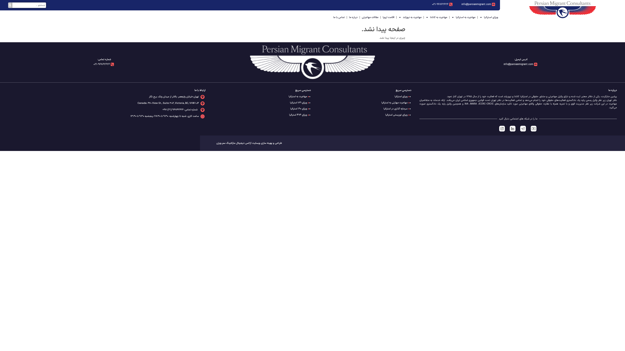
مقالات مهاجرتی (370, 17)
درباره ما (353, 17)
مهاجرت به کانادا (438, 17)
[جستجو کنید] (10, 5)
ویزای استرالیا (491, 17)
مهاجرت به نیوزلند (412, 17)
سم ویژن (220, 143)
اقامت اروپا (388, 17)
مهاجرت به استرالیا (465, 17)
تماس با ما (339, 17)
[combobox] (29, 5)
